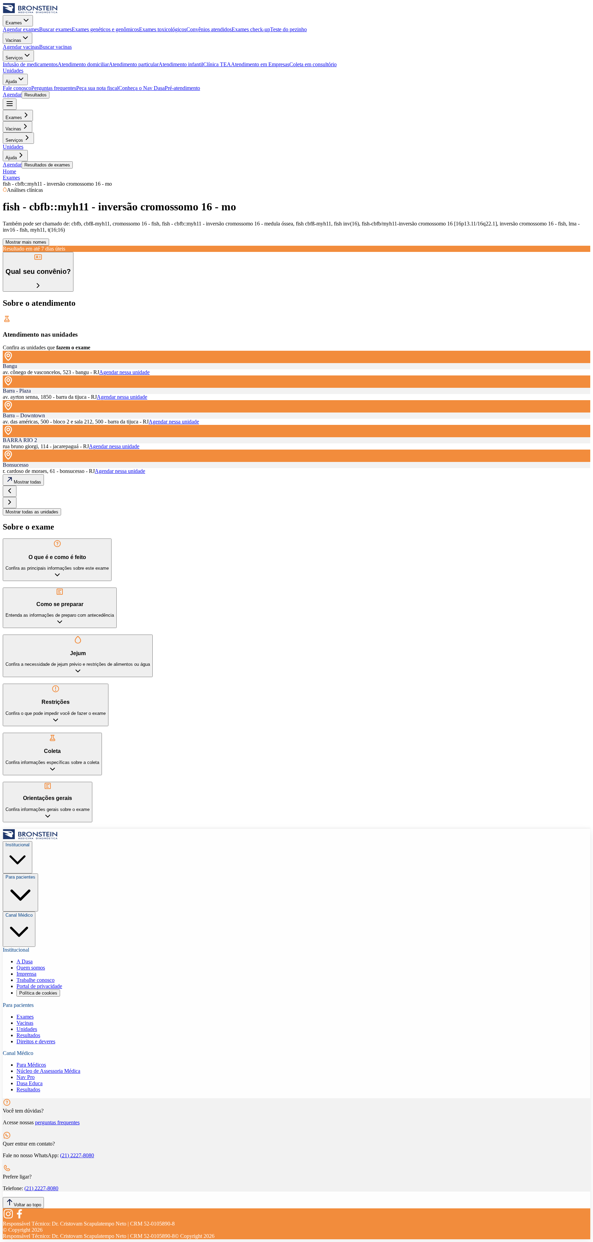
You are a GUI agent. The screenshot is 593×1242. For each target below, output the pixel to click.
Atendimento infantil (181, 64)
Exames (13, 22)
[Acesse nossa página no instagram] (8, 1217)
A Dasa (24, 961)
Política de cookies (38, 993)
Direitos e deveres (35, 1041)
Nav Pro (25, 1077)
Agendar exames (21, 29)
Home (9, 171)
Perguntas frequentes (53, 88)
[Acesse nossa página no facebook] (19, 1217)
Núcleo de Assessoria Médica (48, 1071)
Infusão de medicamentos (30, 64)
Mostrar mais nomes (25, 242)
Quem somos (30, 968)
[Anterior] (9, 491)
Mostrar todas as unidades (31, 511)
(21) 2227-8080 (77, 1155)
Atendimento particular (134, 64)
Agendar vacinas (21, 47)
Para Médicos (31, 1065)
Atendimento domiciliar (83, 64)
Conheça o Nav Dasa (141, 88)
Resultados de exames (47, 164)
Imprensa (26, 974)
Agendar (12, 94)
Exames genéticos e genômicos (105, 29)
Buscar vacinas (55, 47)
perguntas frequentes (57, 1122)
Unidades (13, 70)
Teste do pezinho (288, 29)
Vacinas (13, 40)
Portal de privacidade (39, 986)
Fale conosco (17, 88)
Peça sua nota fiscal (97, 88)
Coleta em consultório (313, 64)
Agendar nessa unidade (124, 372)
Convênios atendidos (209, 29)
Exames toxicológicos (162, 29)
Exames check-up (251, 29)
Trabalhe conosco (35, 980)
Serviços (14, 57)
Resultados (35, 94)
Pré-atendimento (182, 88)
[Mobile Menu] (9, 104)
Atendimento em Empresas (260, 64)
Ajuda (11, 81)
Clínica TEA (217, 64)
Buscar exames (55, 29)
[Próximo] (9, 502)
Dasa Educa (29, 1083)
